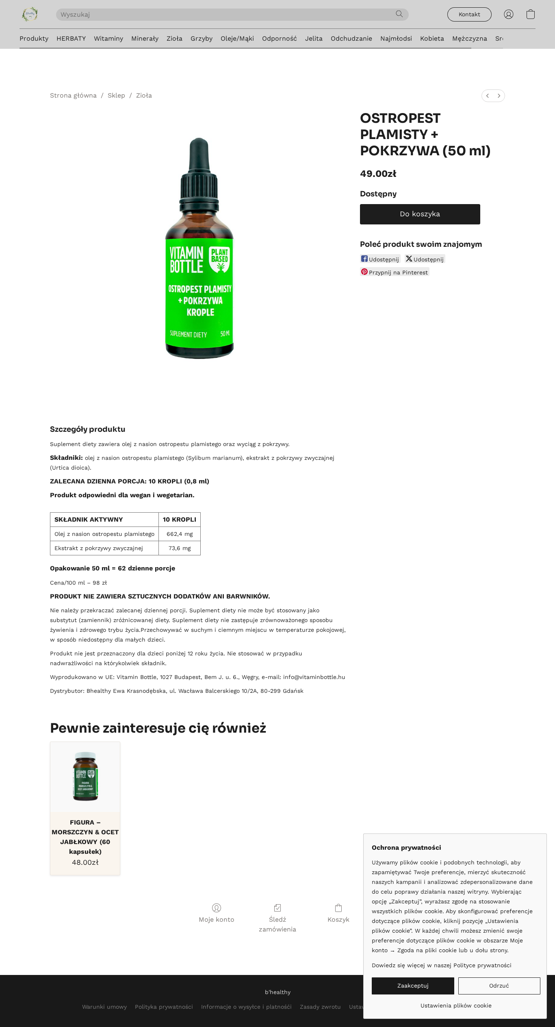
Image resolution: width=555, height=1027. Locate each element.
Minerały (144, 38)
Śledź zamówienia (277, 924)
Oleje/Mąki (237, 38)
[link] (456, 1002)
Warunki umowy (104, 1006)
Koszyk (338, 919)
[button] (30, 14)
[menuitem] (487, 96)
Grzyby (201, 38)
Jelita (314, 38)
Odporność (279, 38)
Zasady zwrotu (320, 1006)
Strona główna (73, 95)
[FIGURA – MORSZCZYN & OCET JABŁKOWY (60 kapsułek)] (85, 777)
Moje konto (216, 919)
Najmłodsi (396, 38)
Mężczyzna (469, 38)
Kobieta (432, 38)
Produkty (34, 38)
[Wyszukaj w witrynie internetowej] (399, 14)
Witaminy (108, 38)
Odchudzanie (351, 38)
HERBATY (71, 38)
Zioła (174, 38)
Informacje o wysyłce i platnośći (246, 1006)
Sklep (116, 95)
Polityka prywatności (164, 1006)
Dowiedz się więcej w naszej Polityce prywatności (442, 965)
